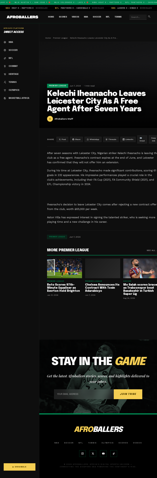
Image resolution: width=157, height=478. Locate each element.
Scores (63, 17)
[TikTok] (113, 453)
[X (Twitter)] (93, 453)
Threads (112, 139)
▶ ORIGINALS (19, 467)
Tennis (118, 17)
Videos (75, 17)
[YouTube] (103, 453)
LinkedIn (129, 139)
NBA (86, 17)
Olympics (107, 443)
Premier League (60, 38)
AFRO (98, 430)
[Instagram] (82, 453)
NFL (107, 17)
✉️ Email (142, 139)
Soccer (97, 17)
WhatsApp (94, 139)
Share (77, 139)
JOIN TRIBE (128, 394)
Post (64, 139)
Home (51, 17)
